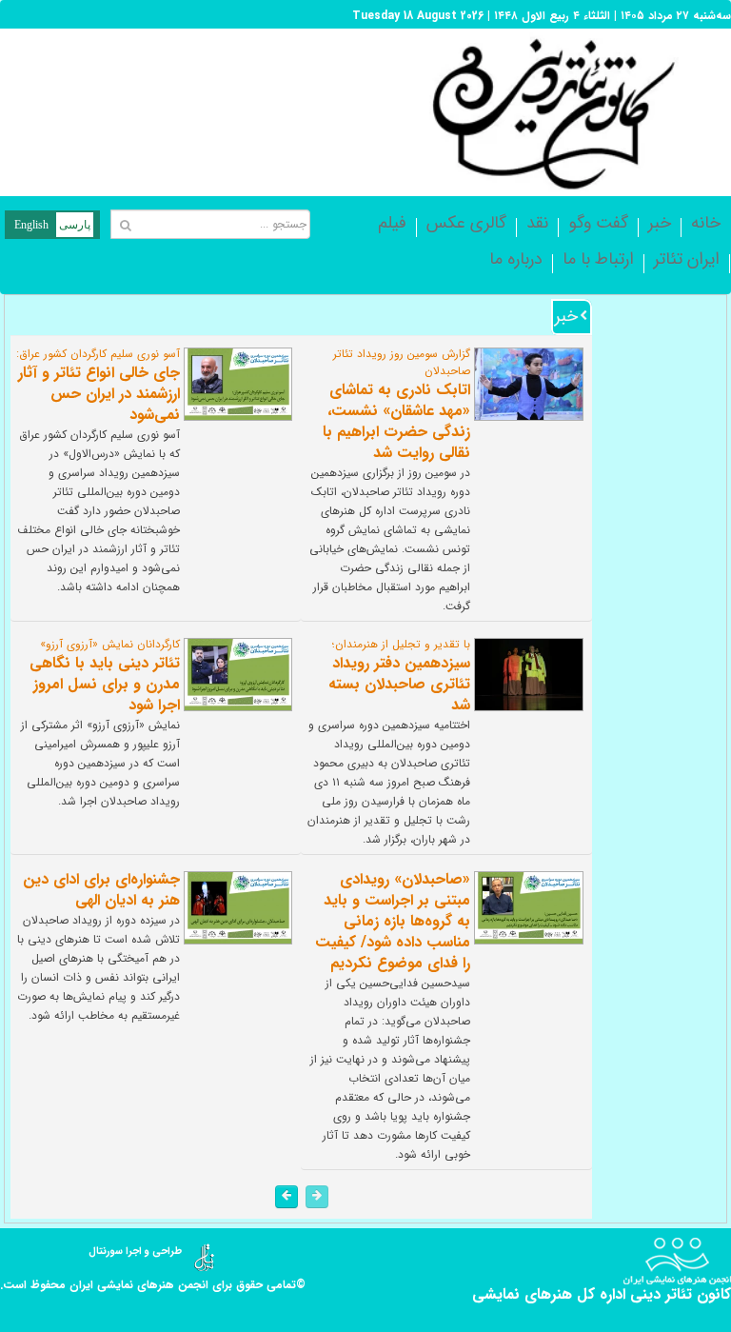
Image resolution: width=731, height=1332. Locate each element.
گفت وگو (598, 222)
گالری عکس (466, 222)
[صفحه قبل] (317, 1196)
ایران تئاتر (687, 259)
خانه (706, 222)
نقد (537, 222)
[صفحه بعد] (286, 1196)
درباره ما (516, 259)
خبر (659, 222)
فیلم (392, 222)
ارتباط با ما (598, 259)
